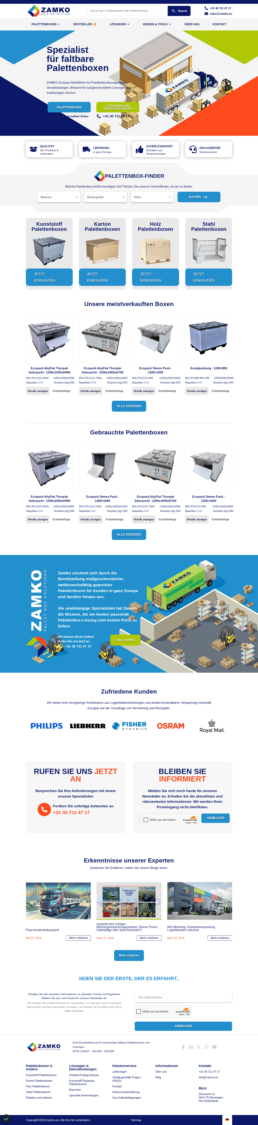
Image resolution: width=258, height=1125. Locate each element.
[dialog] (6, 1118)
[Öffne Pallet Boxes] (58, 24)
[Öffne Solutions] (128, 24)
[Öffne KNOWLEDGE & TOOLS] (169, 24)
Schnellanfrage (61, 390)
